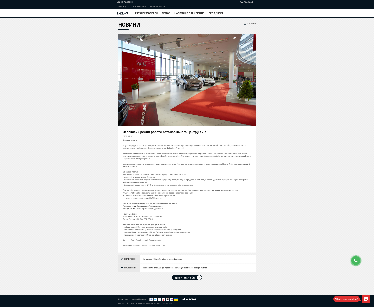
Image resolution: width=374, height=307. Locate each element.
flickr (171, 299)
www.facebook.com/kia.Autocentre (147, 206)
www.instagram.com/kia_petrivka (148, 208)
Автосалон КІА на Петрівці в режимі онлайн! (162, 259)
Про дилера (216, 13)
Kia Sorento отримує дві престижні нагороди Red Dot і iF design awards (175, 268)
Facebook (151, 299)
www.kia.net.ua (130, 166)
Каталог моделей (146, 13)
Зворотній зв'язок (157, 7)
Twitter (155, 299)
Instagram (167, 299)
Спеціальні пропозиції (136, 7)
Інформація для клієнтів (189, 13)
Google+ (159, 299)
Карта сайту (123, 299)
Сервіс (166, 13)
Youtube (163, 299)
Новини (120, 7)
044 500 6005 (246, 2)
